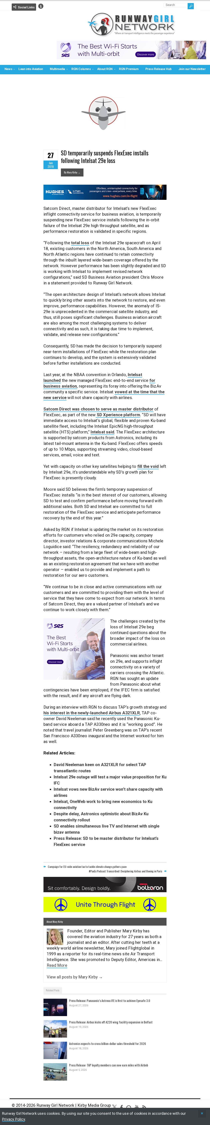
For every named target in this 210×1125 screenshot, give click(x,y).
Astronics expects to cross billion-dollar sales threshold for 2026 (107, 1043)
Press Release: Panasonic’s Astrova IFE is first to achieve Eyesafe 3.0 (109, 1000)
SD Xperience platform (118, 414)
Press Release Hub (158, 69)
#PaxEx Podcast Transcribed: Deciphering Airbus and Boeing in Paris (125, 871)
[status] (202, 1113)
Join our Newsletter (191, 69)
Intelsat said (102, 432)
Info (40, 6)
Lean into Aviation (30, 69)
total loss (80, 242)
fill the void (148, 466)
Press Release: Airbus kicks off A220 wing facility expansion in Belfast (111, 1022)
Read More (57, 965)
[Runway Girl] (131, 35)
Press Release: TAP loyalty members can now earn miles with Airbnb (108, 1065)
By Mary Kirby (72, 172)
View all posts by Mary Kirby (75, 977)
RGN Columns (81, 69)
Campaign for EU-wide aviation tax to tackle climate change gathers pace (87, 866)
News (8, 69)
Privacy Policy (13, 1119)
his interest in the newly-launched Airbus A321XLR (91, 712)
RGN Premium (129, 69)
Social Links (26, 7)
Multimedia (57, 69)
